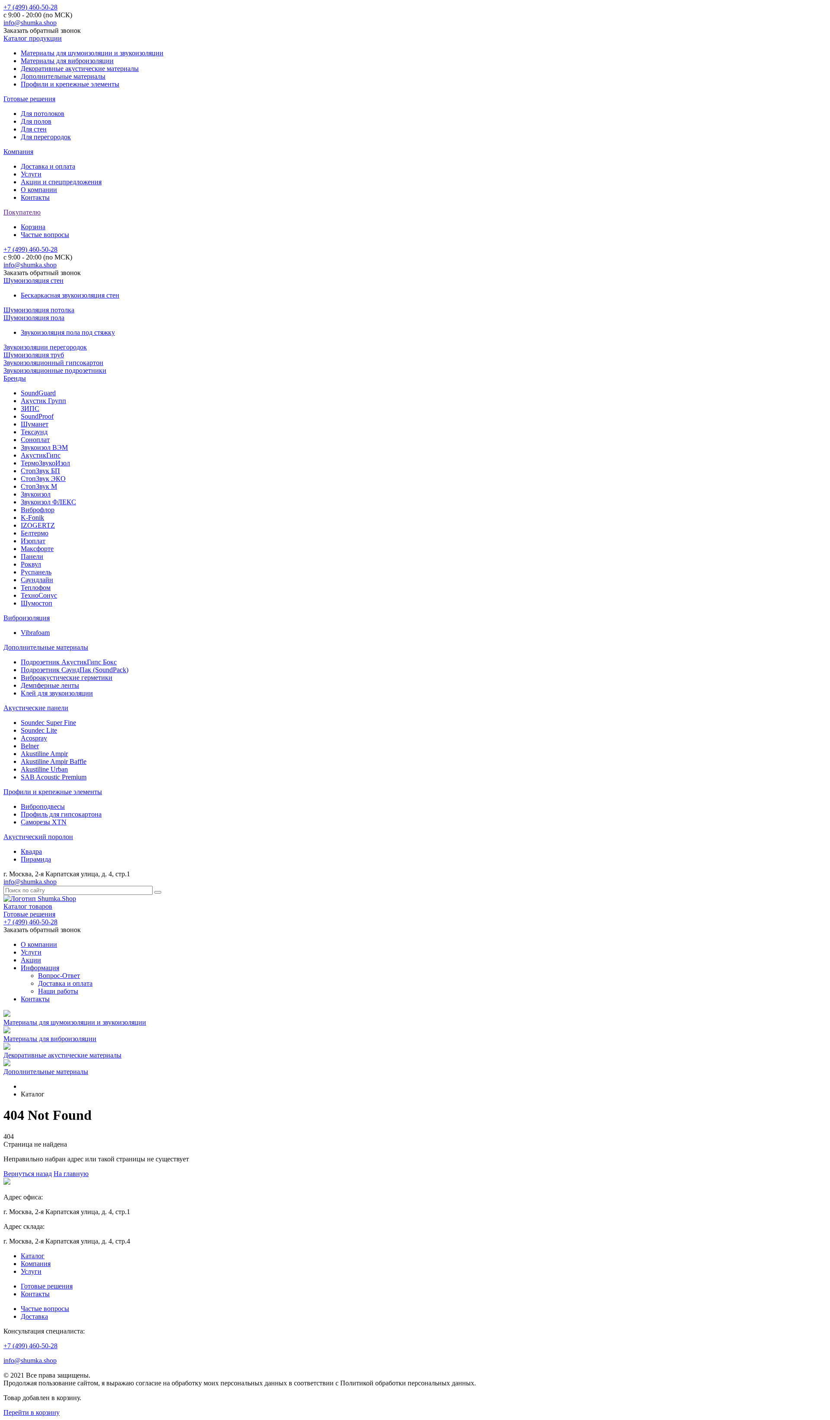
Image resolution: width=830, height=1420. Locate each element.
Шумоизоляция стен (33, 280)
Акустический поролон (38, 836)
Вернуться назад (27, 1173)
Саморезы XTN (44, 822)
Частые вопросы (45, 234)
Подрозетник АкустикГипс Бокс (69, 662)
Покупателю (22, 212)
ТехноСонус (39, 595)
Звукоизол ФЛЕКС (48, 502)
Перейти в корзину (31, 1412)
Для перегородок (46, 137)
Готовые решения (29, 99)
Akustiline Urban (44, 769)
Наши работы (58, 991)
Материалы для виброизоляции (67, 60)
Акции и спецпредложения (61, 182)
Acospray (34, 738)
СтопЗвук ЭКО (43, 478)
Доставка (34, 1316)
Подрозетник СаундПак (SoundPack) (74, 669)
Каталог (33, 1256)
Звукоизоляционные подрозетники (54, 370)
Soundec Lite (39, 730)
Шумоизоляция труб (33, 355)
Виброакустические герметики (66, 677)
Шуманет (34, 424)
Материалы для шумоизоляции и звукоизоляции (92, 53)
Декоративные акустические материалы (80, 68)
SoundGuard (38, 393)
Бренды (14, 378)
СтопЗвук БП (40, 470)
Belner (30, 746)
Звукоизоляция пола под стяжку (68, 332)
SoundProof (37, 416)
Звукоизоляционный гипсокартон (53, 362)
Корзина (33, 227)
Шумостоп (36, 603)
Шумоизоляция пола (33, 317)
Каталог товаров (27, 906)
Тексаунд (34, 432)
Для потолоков (42, 113)
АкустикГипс (41, 455)
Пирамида (36, 859)
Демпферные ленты (50, 685)
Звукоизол (36, 494)
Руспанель (36, 572)
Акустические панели (35, 708)
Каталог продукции (32, 38)
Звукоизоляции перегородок (45, 347)
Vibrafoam (35, 632)
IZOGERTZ (38, 525)
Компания (18, 151)
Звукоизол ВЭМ (44, 447)
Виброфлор (37, 509)
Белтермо (34, 533)
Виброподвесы (43, 806)
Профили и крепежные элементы (70, 84)
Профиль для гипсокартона (61, 814)
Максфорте (37, 548)
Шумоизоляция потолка (38, 310)
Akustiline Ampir (44, 753)
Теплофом (36, 587)
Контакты (35, 197)
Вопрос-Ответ (59, 975)
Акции (31, 960)
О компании (39, 189)
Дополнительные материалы (63, 76)
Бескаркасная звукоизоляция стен (70, 295)
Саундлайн (37, 579)
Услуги (31, 174)
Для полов (36, 121)
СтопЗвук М (39, 486)
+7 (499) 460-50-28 (30, 7)
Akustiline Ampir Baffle (53, 761)
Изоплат (33, 541)
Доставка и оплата (48, 166)
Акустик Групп (43, 400)
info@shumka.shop (30, 22)
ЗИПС (30, 408)
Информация (40, 967)
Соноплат (35, 439)
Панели (32, 556)
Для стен (34, 129)
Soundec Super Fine (48, 722)
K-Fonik (32, 517)
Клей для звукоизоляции (57, 693)
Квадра (31, 851)
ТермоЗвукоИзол (45, 463)
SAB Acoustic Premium (53, 777)
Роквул (31, 564)
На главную (71, 1173)
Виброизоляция (26, 618)
